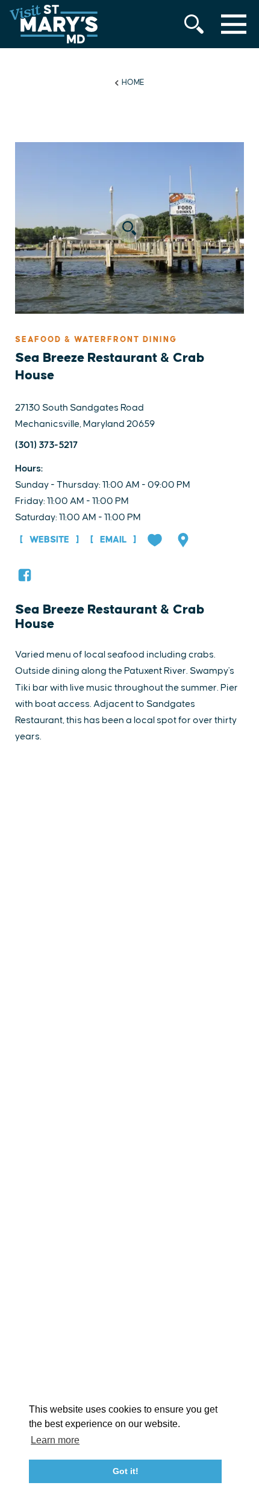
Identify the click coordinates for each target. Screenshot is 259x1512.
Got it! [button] (126, 1471)
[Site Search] (194, 24)
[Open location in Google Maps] (184, 541)
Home (133, 82)
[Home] (54, 24)
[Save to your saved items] (156, 541)
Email (113, 539)
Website (49, 539)
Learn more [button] (55, 1440)
